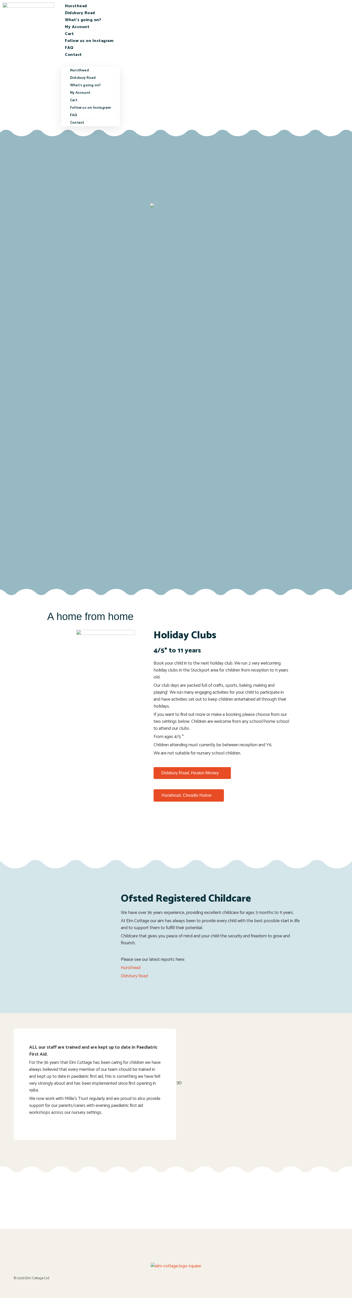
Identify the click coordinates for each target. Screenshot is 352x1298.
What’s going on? (83, 19)
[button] (90, 61)
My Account (77, 26)
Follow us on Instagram (89, 40)
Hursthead (76, 6)
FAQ (69, 47)
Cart (69, 33)
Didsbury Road (80, 13)
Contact (73, 54)
